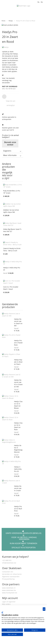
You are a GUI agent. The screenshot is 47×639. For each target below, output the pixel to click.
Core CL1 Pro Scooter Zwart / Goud (10, 288)
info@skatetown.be (9, 563)
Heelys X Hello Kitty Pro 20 (18, 469)
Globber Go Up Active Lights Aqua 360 (11, 211)
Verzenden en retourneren (12, 574)
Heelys (11, 21)
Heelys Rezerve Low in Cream (18, 488)
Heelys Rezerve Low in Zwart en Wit (18, 322)
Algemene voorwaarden (10, 576)
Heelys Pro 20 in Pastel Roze (18, 342)
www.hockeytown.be (9, 593)
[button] (10, 101)
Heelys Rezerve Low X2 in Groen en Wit (18, 383)
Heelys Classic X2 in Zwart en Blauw (18, 404)
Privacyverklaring (8, 579)
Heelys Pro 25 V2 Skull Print (18, 508)
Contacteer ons (7, 572)
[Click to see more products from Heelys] (10, 47)
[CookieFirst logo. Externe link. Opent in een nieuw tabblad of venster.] (2, 613)
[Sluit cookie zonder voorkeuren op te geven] (44, 609)
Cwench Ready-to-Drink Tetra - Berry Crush (11, 249)
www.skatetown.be (9, 590)
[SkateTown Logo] (23, 6)
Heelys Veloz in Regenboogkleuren (18, 448)
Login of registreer (9, 602)
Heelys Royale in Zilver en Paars (18, 362)
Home (4, 21)
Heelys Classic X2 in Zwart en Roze (18, 426)
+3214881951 (7, 560)
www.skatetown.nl (8, 588)
